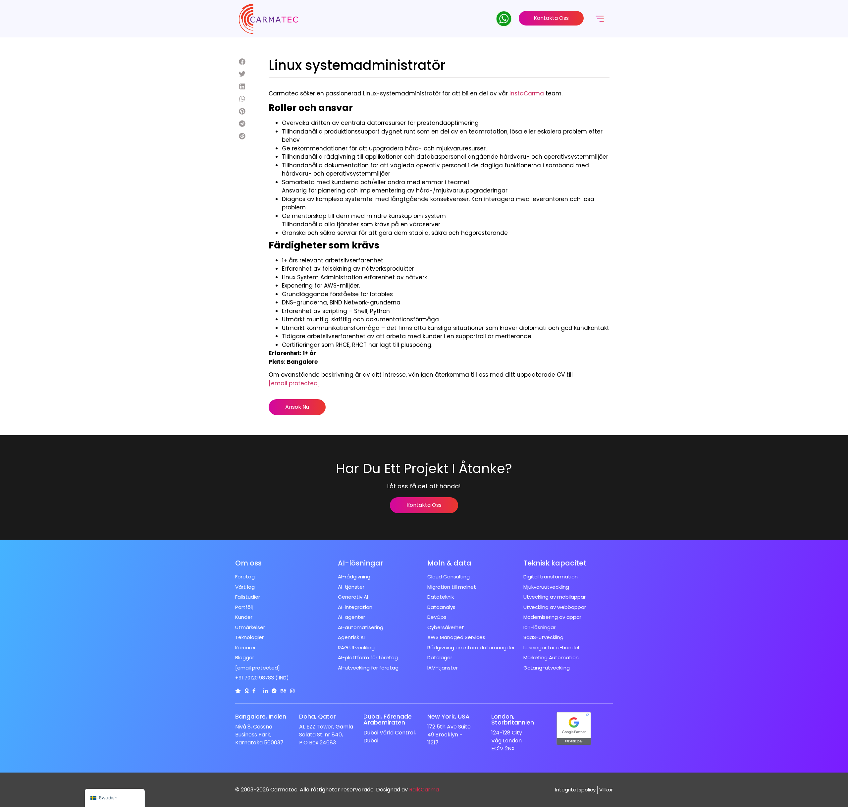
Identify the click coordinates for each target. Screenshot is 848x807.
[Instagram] (292, 690)
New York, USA (448, 716)
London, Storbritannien (512, 719)
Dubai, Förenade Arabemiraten (387, 719)
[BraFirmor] (246, 690)
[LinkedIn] (265, 690)
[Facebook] (253, 690)
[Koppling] (238, 690)
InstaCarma (526, 93)
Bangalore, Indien (260, 716)
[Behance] (283, 690)
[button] (242, 62)
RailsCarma (424, 789)
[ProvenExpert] (274, 690)
